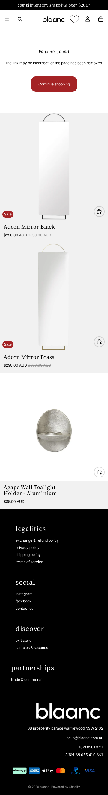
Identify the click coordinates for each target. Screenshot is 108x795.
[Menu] (7, 19)
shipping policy (28, 554)
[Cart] (100, 19)
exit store (24, 640)
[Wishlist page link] (74, 19)
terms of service (29, 562)
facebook (24, 601)
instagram (24, 594)
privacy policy (28, 547)
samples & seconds (32, 647)
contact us (24, 608)
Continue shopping (54, 84)
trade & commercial (28, 679)
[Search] (19, 19)
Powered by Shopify (65, 786)
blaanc (45, 786)
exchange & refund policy (37, 540)
